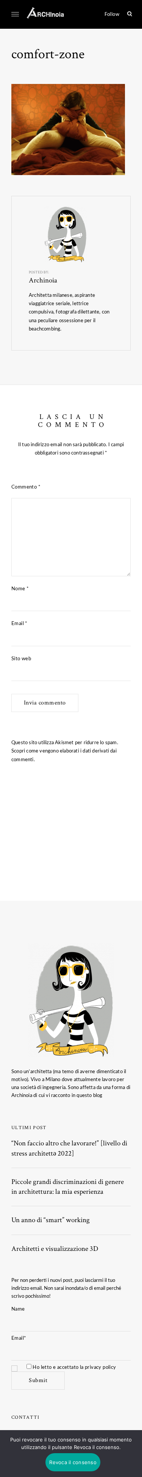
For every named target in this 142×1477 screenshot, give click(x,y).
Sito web (21, 658)
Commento (26, 487)
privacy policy (100, 1367)
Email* (18, 1338)
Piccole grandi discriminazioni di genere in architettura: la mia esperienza (67, 1186)
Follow (112, 14)
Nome (20, 588)
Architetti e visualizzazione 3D (54, 1249)
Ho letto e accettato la (73, 1367)
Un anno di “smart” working (50, 1220)
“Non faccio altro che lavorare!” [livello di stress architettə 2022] (69, 1148)
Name (18, 1309)
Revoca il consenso (73, 1462)
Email (19, 623)
